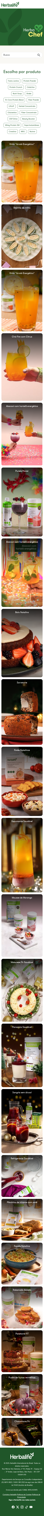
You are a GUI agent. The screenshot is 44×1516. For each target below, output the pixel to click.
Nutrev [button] (32, 131)
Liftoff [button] (11, 106)
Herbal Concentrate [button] (27, 106)
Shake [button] (28, 94)
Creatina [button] (12, 131)
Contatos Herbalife (10, 1495)
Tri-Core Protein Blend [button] (14, 100)
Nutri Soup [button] (17, 94)
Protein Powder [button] (29, 81)
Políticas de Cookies (24, 1495)
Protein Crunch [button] (16, 87)
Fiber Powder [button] (33, 100)
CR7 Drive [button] (13, 119)
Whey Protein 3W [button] (12, 125)
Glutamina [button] (12, 112)
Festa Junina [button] (13, 81)
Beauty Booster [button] (28, 119)
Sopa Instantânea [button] (31, 125)
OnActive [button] (30, 87)
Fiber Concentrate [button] (28, 112)
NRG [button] (23, 131)
